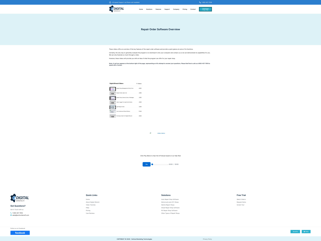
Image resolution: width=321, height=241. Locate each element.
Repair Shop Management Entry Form (125, 88)
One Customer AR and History (123, 111)
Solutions (149, 9)
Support (167, 9)
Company (176, 9)
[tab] (125, 88)
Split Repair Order (120, 106)
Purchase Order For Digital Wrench (124, 115)
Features (158, 9)
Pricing (185, 9)
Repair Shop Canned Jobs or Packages (125, 97)
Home (141, 9)
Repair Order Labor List (122, 92)
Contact (193, 9)
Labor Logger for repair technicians (124, 102)
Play (147, 164)
